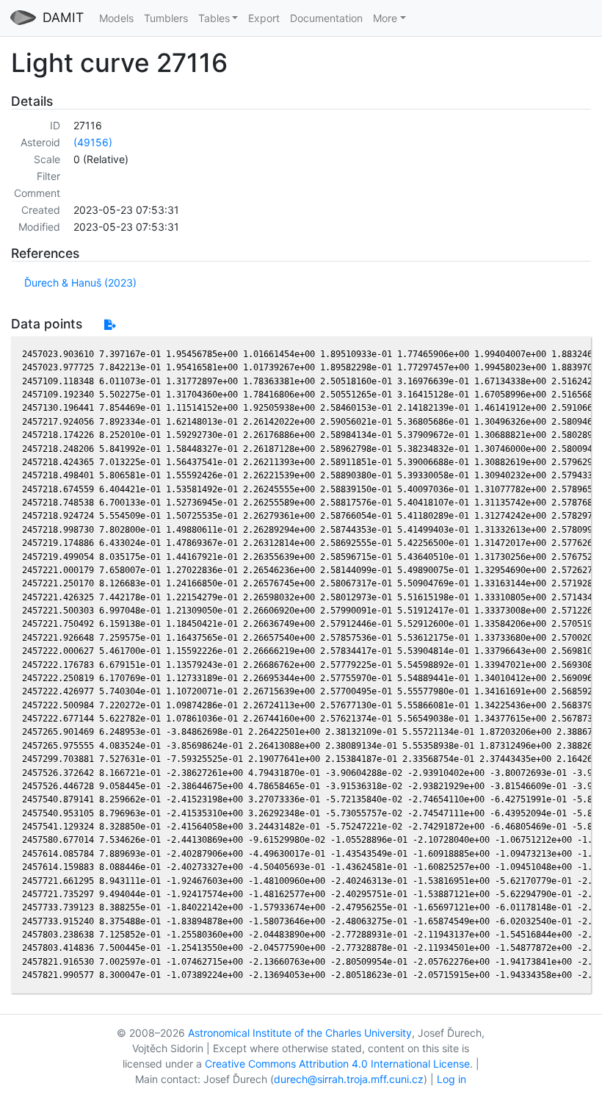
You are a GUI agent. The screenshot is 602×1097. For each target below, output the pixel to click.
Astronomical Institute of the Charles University (300, 1032)
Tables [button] (214, 18)
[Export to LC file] (109, 324)
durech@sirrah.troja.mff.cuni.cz (349, 1079)
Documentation (326, 18)
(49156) (92, 142)
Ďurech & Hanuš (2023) (80, 282)
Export (264, 18)
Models (116, 18)
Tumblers (166, 18)
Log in (451, 1079)
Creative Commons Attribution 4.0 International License (337, 1063)
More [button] (385, 18)
